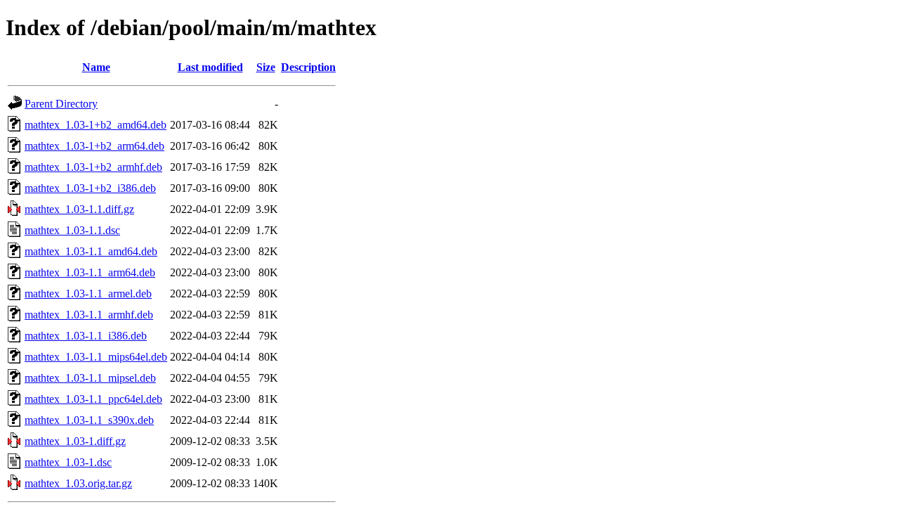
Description (308, 67)
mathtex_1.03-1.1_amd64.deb (91, 251)
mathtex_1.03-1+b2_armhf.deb (93, 167)
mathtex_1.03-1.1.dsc (72, 230)
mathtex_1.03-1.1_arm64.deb (90, 272)
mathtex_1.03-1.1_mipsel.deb (90, 378)
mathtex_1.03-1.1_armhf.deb (89, 315)
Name (96, 67)
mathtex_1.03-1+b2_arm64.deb (94, 146)
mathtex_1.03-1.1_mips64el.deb (96, 357)
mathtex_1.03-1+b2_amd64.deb (95, 125)
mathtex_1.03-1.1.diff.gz (79, 209)
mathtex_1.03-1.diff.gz (75, 441)
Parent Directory (61, 104)
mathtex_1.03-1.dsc (68, 462)
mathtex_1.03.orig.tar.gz (78, 483)
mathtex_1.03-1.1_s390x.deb (89, 420)
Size (265, 67)
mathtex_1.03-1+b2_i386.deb (90, 188)
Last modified (210, 67)
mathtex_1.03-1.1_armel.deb (88, 293)
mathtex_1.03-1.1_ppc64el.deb (93, 399)
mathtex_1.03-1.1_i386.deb (86, 336)
